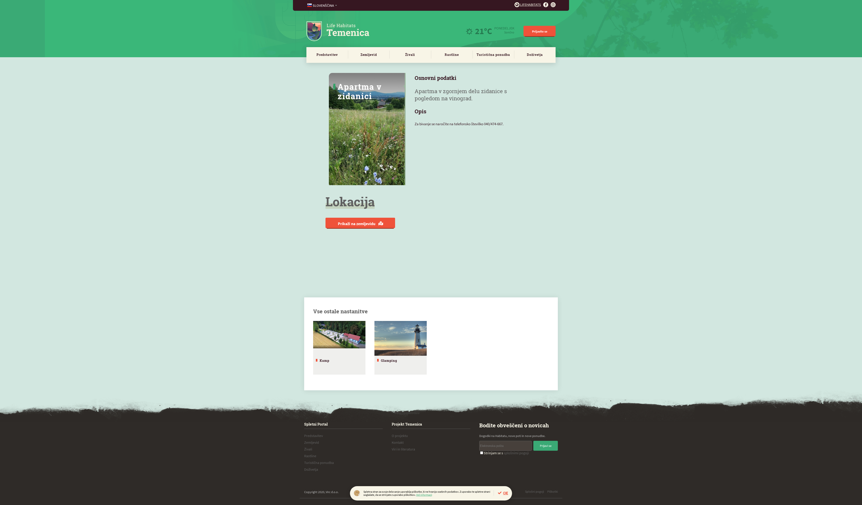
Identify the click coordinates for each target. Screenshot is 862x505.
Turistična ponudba (493, 55)
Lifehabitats (530, 4)
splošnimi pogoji (516, 453)
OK (505, 493)
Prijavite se (539, 31)
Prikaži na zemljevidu (357, 223)
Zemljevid (369, 55)
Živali (410, 55)
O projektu (400, 435)
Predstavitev (327, 55)
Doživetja (535, 55)
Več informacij (424, 494)
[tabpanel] (339, 348)
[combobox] (322, 5)
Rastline (452, 55)
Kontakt (398, 442)
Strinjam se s (506, 453)
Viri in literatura (403, 449)
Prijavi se (546, 446)
